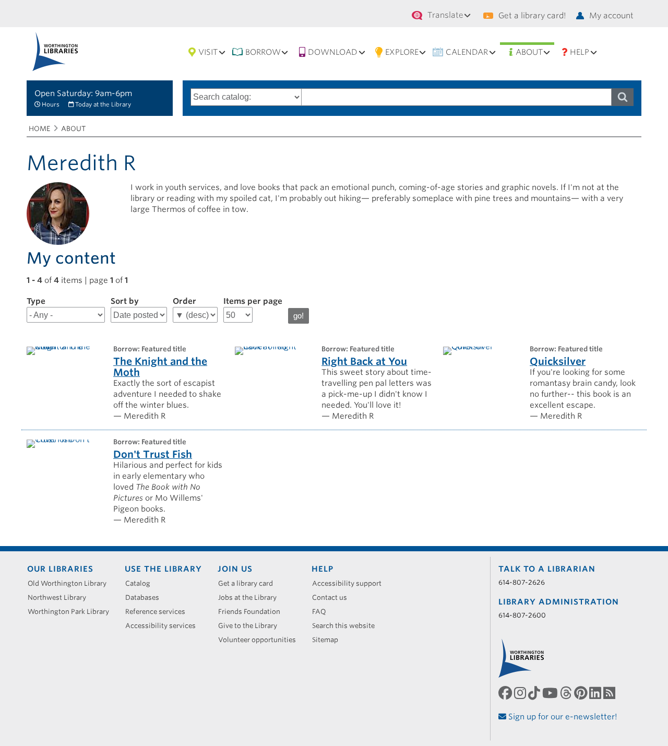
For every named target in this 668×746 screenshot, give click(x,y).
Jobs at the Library (251, 597)
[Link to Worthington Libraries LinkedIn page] (596, 692)
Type (36, 301)
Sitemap (328, 640)
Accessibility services (164, 626)
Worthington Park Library (72, 611)
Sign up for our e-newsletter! (561, 716)
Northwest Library (60, 597)
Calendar (467, 52)
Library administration (558, 602)
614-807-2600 (522, 615)
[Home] (55, 51)
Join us (235, 569)
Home (39, 129)
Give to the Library (251, 626)
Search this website (347, 626)
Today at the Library (103, 104)
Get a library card (249, 583)
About (529, 52)
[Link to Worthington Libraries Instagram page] (521, 692)
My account (611, 15)
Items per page (252, 301)
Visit (208, 52)
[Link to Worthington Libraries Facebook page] (506, 692)
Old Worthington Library (70, 583)
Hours (50, 104)
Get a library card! (532, 15)
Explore (402, 52)
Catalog (141, 583)
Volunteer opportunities (260, 640)
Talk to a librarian (546, 569)
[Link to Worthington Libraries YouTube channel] (551, 692)
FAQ (322, 611)
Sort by (125, 301)
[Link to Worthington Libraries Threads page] (567, 692)
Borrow (263, 52)
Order (184, 301)
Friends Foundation (252, 611)
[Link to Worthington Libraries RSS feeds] (610, 692)
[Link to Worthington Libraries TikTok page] (535, 692)
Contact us (333, 597)
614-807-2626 (521, 582)
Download (332, 52)
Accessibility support (350, 583)
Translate (445, 15)
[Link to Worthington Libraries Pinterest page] (581, 692)
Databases (146, 597)
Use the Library (163, 569)
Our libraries (60, 569)
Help (579, 52)
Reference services (159, 611)
